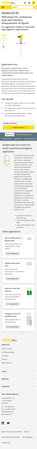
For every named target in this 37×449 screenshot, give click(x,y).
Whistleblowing (27, 437)
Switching (5, 356)
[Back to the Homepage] (9, 340)
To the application (12, 253)
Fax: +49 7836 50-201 (8, 409)
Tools (4, 371)
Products (6, 345)
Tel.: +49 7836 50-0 (8, 407)
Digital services (7, 363)
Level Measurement (8, 352)
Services (5, 379)
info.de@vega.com (8, 412)
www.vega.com (6, 414)
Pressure (4, 359)
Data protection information (11, 437)
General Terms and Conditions (12, 432)
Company (6, 386)
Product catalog (7, 349)
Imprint (26, 432)
